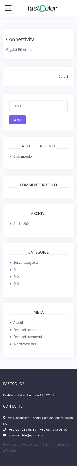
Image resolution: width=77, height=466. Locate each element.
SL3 (16, 283)
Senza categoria (25, 262)
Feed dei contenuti (27, 329)
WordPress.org (25, 344)
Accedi (18, 322)
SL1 (16, 269)
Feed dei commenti (27, 336)
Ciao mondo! (22, 156)
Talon (59, 444)
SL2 (16, 276)
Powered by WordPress (21, 444)
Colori (63, 76)
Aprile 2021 (22, 223)
